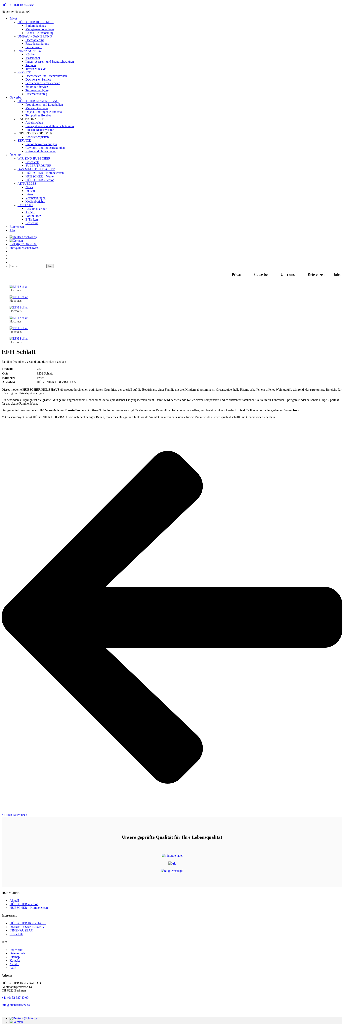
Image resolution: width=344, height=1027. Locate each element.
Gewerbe (261, 274)
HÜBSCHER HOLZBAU (19, 5)
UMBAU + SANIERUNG (27, 926)
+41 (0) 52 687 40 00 (15, 997)
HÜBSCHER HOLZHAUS (28, 923)
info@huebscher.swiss (16, 1004)
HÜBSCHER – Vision (24, 904)
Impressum (16, 949)
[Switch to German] (16, 240)
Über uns (288, 274)
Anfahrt (14, 964)
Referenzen (316, 274)
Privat (236, 274)
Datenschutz (17, 953)
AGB (13, 967)
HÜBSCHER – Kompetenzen (29, 907)
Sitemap (15, 957)
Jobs (337, 274)
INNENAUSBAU (21, 930)
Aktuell (14, 900)
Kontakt (15, 960)
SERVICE (16, 934)
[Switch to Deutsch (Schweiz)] (23, 1018)
